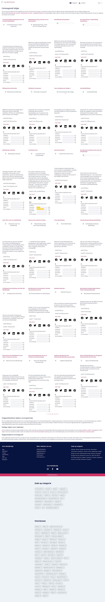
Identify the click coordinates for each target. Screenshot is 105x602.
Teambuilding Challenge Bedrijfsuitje (90, 220)
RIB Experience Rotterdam (9, 88)
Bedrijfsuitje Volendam (8, 150)
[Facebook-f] (53, 469)
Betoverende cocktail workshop (37, 220)
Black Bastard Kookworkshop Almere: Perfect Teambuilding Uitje (90, 289)
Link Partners (5, 454)
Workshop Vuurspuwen (34, 88)
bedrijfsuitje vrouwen (26, 13)
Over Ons (4, 458)
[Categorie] (70, 3)
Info (99, 3)
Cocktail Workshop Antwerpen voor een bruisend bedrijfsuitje (13, 20)
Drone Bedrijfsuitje (59, 220)
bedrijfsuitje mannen (14, 13)
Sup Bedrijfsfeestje (85, 88)
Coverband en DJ (32, 150)
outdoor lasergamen (92, 430)
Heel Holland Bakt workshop (42, 431)
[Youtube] (57, 469)
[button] (4, 66)
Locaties (83, 3)
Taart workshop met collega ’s (62, 88)
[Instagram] (48, 469)
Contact (4, 453)
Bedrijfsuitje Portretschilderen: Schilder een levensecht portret (39, 289)
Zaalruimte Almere (59, 150)
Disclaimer (4, 459)
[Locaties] (79, 3)
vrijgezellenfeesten (38, 13)
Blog (3, 449)
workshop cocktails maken (87, 431)
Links (3, 456)
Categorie (74, 3)
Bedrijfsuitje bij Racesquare (61, 19)
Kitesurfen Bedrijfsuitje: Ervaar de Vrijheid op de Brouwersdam (37, 356)
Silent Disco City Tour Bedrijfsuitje (11, 220)
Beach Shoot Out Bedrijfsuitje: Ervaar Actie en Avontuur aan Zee (12, 356)
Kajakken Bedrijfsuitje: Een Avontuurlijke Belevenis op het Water (64, 356)
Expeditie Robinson (59, 288)
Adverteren (5, 451)
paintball (84, 430)
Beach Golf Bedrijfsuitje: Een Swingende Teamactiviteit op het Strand (91, 356)
